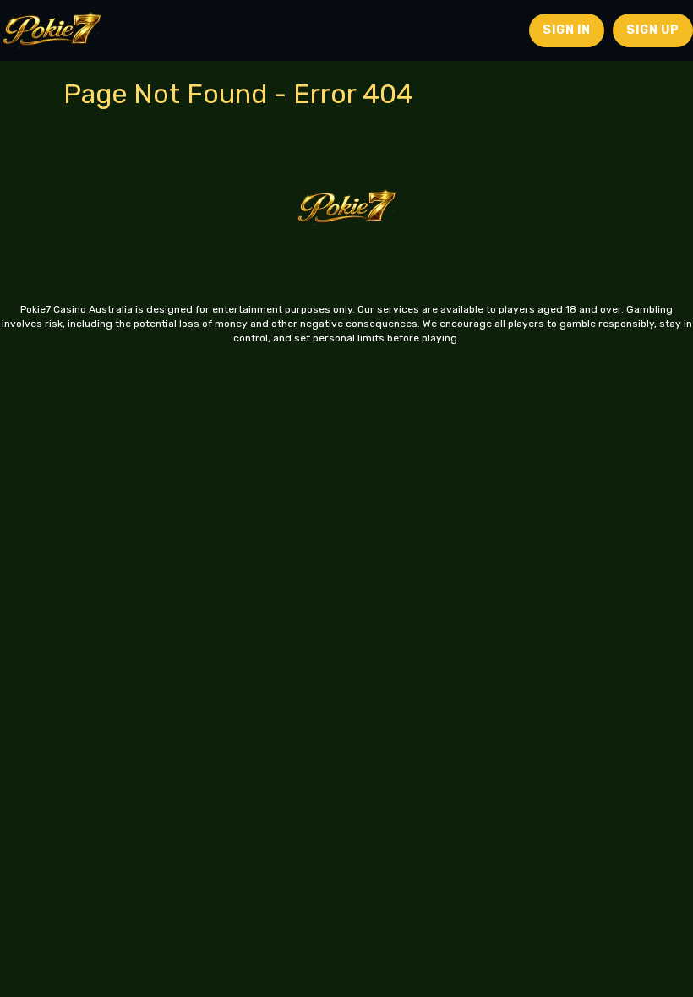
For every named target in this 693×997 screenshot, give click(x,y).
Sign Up (652, 30)
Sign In (567, 30)
